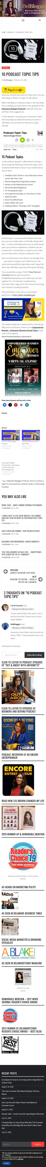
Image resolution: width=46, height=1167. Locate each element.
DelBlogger (8, 80)
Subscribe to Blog (34, 655)
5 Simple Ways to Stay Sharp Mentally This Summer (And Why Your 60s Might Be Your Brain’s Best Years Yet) (22, 518)
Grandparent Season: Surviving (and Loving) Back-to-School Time (23, 1081)
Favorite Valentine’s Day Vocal (22, 571)
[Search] (40, 20)
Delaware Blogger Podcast (14, 108)
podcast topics (27, 484)
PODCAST (6, 68)
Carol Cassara (16, 605)
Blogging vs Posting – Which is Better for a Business (23, 579)
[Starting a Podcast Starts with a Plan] (31, 435)
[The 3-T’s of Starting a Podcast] (11, 435)
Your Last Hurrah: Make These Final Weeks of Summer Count (19, 1104)
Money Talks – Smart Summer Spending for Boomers (22, 505)
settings (20, 1159)
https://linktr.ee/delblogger (24, 295)
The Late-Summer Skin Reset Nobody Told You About (20, 1092)
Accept (6, 1163)
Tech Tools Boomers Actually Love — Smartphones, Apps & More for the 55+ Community (22, 553)
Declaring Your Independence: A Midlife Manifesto (20, 541)
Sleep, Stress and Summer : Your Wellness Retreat (21, 531)
